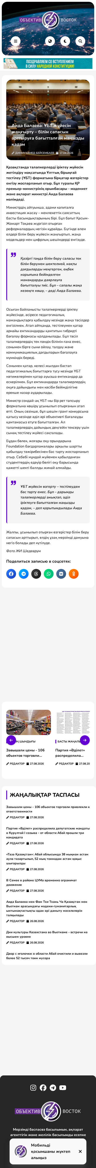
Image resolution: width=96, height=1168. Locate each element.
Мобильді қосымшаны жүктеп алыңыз (50, 1151)
